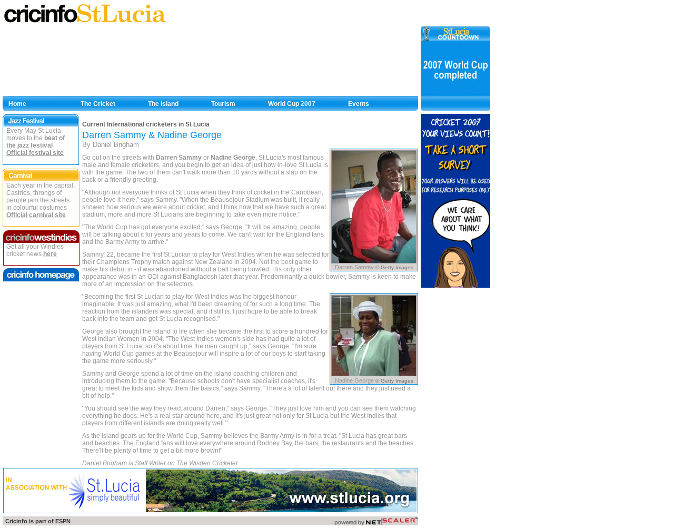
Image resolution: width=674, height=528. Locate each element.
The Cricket (98, 103)
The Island (163, 103)
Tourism (223, 103)
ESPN (63, 521)
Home (17, 103)
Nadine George (233, 157)
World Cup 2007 (291, 103)
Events (358, 103)
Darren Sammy (179, 157)
